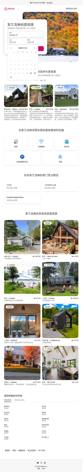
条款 (43, 468)
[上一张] (37, 80)
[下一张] (45, 80)
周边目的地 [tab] (7, 400)
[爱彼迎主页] (9, 8)
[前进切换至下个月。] (34, 48)
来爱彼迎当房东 (71, 9)
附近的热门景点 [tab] (20, 400)
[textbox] (16, 42)
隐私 (38, 468)
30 (35, 73)
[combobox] (25, 35)
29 (31, 73)
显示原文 (50, 3)
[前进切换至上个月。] (11, 48)
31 (11, 77)
